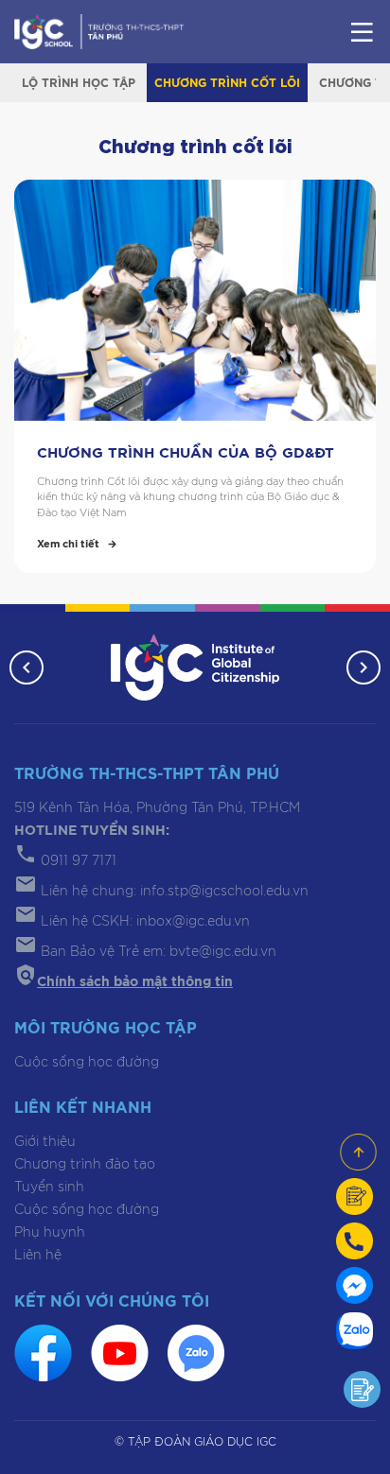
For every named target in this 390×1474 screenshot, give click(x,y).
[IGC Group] (195, 667)
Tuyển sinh (49, 1187)
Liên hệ (38, 1255)
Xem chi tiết (68, 544)
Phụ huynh (49, 1233)
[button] (26, 667)
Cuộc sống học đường (86, 1062)
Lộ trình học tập (78, 83)
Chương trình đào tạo (84, 1164)
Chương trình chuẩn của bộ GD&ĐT (185, 453)
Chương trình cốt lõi (227, 83)
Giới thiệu (45, 1142)
